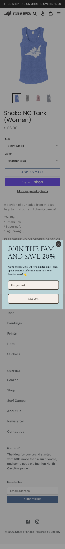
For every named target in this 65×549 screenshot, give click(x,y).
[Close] (58, 244)
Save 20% (33, 298)
